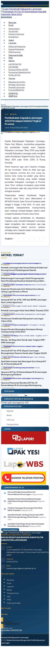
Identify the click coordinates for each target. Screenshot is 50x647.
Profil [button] (11, 25)
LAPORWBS (13, 67)
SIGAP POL (13, 93)
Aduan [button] (11, 61)
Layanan (10, 586)
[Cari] (26, 395)
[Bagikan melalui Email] (41, 239)
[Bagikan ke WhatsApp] (26, 239)
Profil (9, 583)
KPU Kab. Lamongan (16, 84)
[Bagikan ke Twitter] (21, 239)
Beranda (12, 22)
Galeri (11, 40)
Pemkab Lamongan (16, 87)
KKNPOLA (13, 96)
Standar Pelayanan (16, 49)
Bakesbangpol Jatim (16, 82)
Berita (3, 105)
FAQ (9, 596)
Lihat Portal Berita (10, 530)
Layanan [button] (12, 43)
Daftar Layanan (14, 52)
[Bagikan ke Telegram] (36, 239)
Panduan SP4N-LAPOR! (18, 69)
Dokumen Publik (16, 55)
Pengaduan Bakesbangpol (19, 72)
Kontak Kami (13, 37)
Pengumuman (13, 593)
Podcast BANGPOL (16, 90)
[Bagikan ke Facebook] (16, 239)
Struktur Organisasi (16, 34)
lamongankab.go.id (33, 4)
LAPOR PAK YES (14, 64)
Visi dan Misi (13, 31)
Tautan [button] (12, 78)
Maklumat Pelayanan (17, 46)
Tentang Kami (14, 29)
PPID (11, 58)
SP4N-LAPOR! (14, 75)
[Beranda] (3, 102)
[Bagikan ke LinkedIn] (31, 239)
